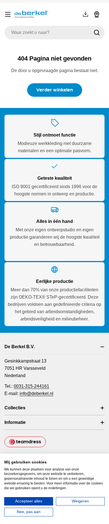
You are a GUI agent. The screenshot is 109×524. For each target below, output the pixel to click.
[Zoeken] (96, 32)
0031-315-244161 (31, 386)
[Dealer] (96, 14)
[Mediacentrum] (85, 14)
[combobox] (54, 32)
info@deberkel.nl (36, 393)
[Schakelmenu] (7, 14)
